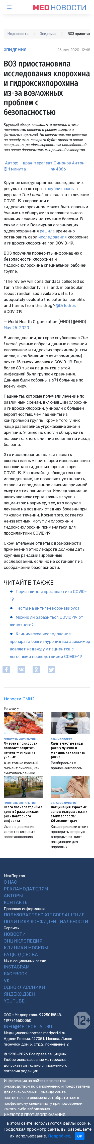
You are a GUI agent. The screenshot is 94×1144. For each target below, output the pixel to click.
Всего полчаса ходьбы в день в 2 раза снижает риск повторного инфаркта (23, 814)
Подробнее (59, 1135)
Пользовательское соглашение (44, 915)
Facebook (15, 974)
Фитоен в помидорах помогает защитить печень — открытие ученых (20, 750)
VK (7, 980)
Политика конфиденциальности (46, 921)
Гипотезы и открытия (20, 739)
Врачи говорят (61, 739)
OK (79, 1136)
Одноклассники (24, 987)
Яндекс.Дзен (19, 994)
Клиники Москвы (26, 948)
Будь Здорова (21, 954)
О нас (10, 882)
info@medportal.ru (28, 1026)
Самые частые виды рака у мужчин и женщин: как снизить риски (68, 750)
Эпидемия (15, 50)
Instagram (17, 967)
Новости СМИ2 (19, 698)
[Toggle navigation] (14, 7)
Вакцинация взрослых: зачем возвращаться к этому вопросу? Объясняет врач (69, 814)
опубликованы (60, 188)
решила (47, 231)
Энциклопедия (23, 941)
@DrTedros (66, 305)
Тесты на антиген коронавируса (47, 608)
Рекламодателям (26, 889)
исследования (52, 237)
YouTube (14, 1001)
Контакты (16, 902)
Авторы (13, 895)
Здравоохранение (63, 802)
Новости (15, 934)
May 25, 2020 (16, 327)
